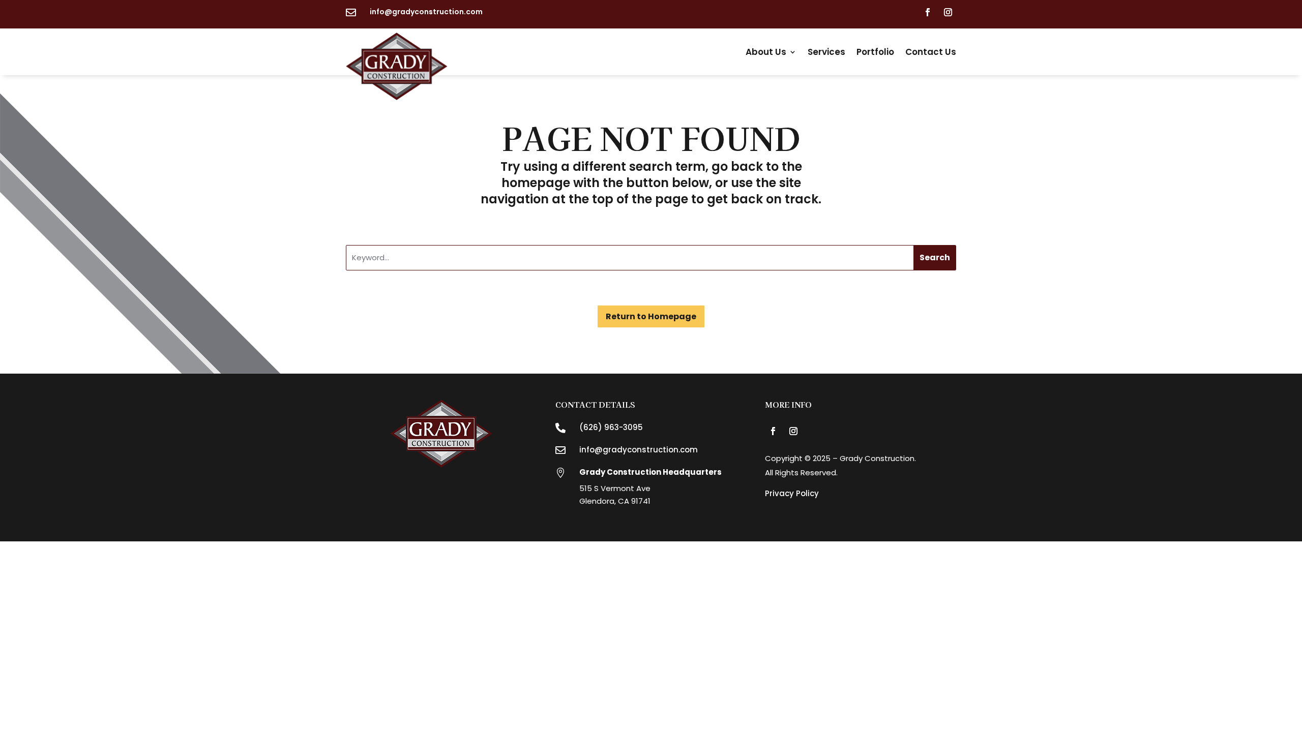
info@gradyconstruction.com (426, 12)
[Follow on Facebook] (928, 12)
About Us (766, 52)
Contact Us (930, 52)
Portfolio (875, 52)
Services (826, 52)
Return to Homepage (651, 316)
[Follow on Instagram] (948, 12)
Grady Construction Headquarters (650, 472)
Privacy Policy (792, 493)
